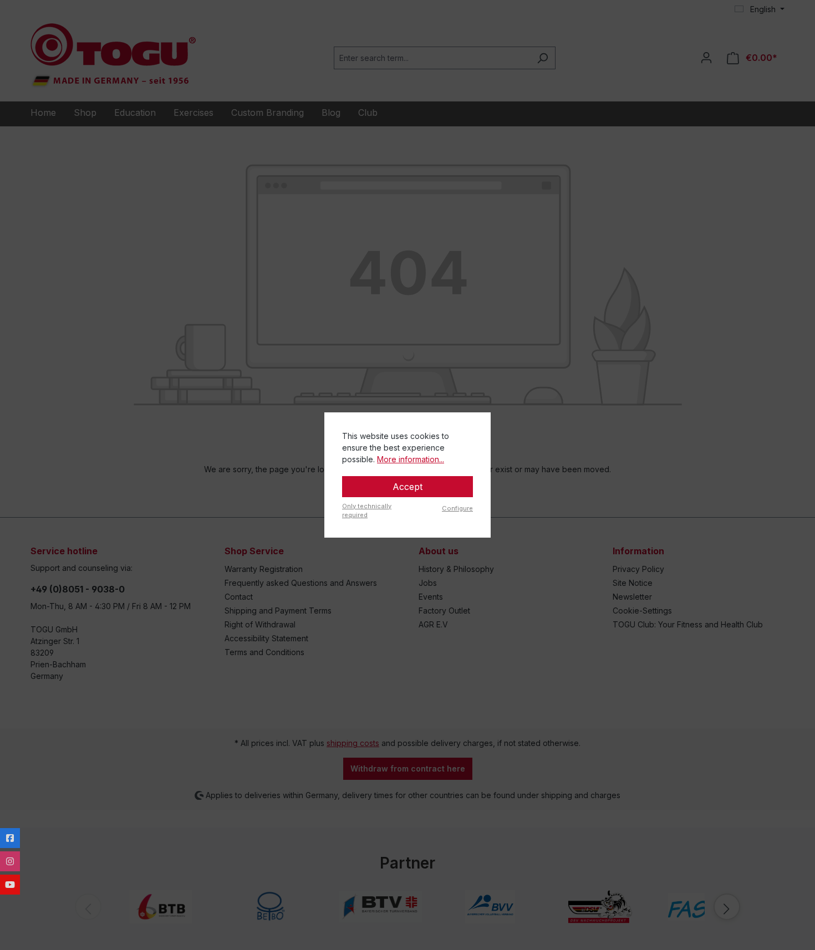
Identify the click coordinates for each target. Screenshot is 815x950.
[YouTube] (10, 885)
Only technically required (366, 510)
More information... (410, 459)
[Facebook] (10, 838)
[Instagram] (10, 861)
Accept (407, 486)
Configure (457, 508)
